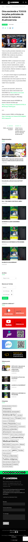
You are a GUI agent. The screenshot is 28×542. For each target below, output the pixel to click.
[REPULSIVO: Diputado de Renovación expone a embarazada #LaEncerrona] (14, 150)
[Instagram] (10, 472)
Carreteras (11, 421)
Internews (11, 535)
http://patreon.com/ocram (17, 92)
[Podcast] (17, 472)
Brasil (24, 418)
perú (14, 450)
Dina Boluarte (5, 434)
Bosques (18, 418)
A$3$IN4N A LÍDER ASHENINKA (11, 221)
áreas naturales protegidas (7, 466)
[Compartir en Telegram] (12, 28)
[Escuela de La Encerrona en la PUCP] (14, 172)
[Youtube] (4, 472)
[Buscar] (26, 2)
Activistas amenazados (7, 405)
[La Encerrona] (13, 2)
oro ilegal (18, 447)
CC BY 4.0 (12, 532)
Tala (18, 461)
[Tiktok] (13, 472)
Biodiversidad (6, 418)
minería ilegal (6, 447)
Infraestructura (21, 434)
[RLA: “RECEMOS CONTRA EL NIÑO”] (14, 192)
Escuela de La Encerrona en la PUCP (12, 181)
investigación (6, 437)
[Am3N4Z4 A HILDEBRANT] (14, 253)
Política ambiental (7, 453)
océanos (13, 447)
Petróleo (20, 450)
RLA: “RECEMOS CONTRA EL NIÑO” (12, 201)
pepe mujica (5, 450)
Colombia (5, 426)
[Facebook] (6, 472)
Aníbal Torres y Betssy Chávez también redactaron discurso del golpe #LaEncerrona (20, 131)
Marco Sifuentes (14, 530)
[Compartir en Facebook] (3, 28)
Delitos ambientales (17, 432)
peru (10, 450)
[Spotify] (15, 472)
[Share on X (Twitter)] (8, 28)
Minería (22, 444)
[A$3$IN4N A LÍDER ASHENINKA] (14, 213)
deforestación (7, 432)
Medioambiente (10, 441)
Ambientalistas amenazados (11, 411)
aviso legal (14, 540)
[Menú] (2, 2)
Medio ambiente (7, 444)
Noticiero (4, 24)
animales (20, 415)
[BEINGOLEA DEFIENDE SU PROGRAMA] (14, 233)
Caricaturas (5, 421)
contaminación (21, 426)
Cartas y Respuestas (9, 424)
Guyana (15, 434)
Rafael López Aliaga (6, 461)
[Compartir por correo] (10, 28)
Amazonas (14, 405)
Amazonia (7, 409)
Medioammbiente (15, 444)
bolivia (12, 418)
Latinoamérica (17, 437)
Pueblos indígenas (10, 459)
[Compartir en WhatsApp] (5, 28)
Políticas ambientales (10, 456)
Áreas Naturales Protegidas (10, 464)
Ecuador (11, 434)
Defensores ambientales (10, 429)
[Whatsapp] (24, 472)
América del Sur (9, 415)
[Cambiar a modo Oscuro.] (23, 2)
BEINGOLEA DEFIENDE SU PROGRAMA (13, 242)
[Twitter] (8, 472)
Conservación (13, 426)
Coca (19, 423)
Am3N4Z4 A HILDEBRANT (9, 262)
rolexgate (13, 461)
